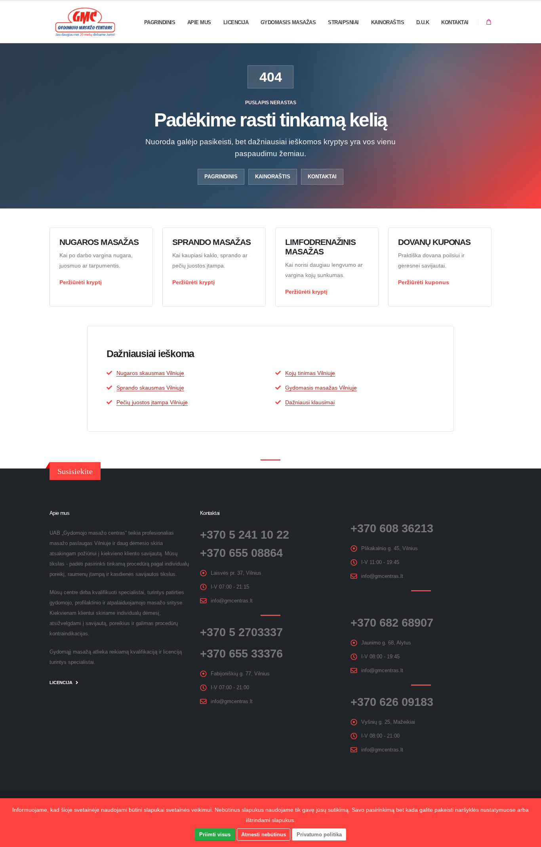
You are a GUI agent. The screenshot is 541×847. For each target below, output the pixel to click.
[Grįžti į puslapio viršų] (527, 838)
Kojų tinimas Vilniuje (310, 373)
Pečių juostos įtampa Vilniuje (152, 402)
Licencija (236, 22)
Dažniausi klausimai (310, 402)
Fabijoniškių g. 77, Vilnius (240, 674)
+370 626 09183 (392, 702)
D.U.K (422, 22)
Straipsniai (343, 22)
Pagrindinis (159, 22)
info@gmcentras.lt (232, 601)
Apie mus (199, 22)
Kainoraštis (387, 22)
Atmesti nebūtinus (263, 834)
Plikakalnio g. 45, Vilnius (389, 548)
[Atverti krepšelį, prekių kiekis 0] (488, 22)
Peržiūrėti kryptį (80, 282)
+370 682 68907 (392, 622)
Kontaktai (455, 22)
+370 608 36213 (392, 528)
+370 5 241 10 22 (244, 534)
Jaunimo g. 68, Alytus (386, 643)
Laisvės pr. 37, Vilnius (236, 573)
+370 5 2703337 (241, 632)
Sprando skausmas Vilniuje (150, 387)
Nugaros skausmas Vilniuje (150, 373)
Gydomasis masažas (288, 22)
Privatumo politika (319, 834)
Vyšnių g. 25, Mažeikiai (388, 722)
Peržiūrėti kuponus (423, 282)
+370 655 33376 (241, 653)
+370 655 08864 (241, 553)
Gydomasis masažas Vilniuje (321, 387)
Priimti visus (214, 834)
